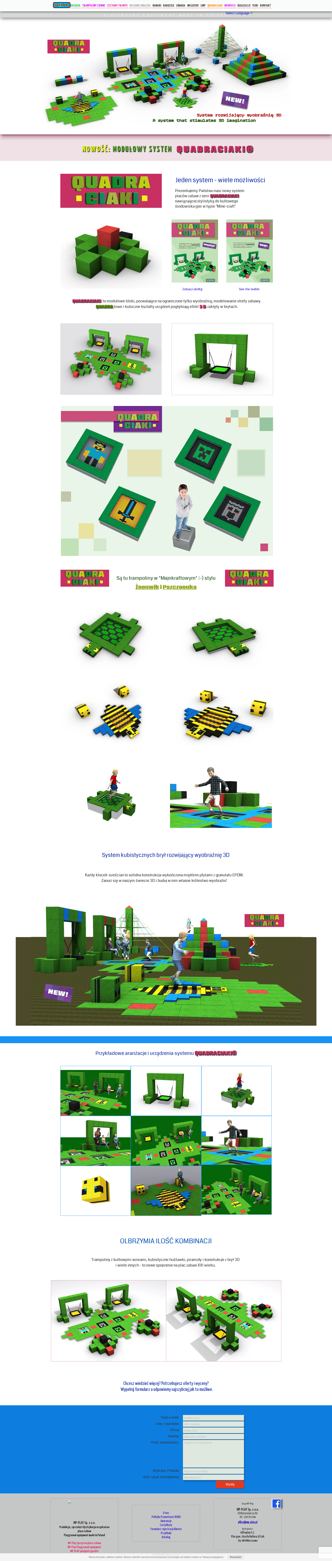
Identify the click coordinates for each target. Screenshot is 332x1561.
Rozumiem (235, 1557)
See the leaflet (249, 289)
